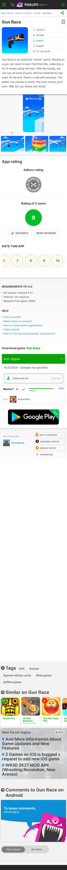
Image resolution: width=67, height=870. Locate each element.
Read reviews (46, 233)
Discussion (13, 849)
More (60, 732)
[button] (37, 144)
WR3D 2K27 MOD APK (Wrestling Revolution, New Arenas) (28, 769)
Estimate (22, 233)
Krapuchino (24, 399)
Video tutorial (11, 329)
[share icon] (62, 13)
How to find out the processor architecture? (29, 333)
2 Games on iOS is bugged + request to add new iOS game (31, 756)
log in (15, 811)
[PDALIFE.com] (28, 4)
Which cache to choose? (18, 321)
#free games (44, 675)
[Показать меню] (4, 4)
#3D (21, 668)
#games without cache (17, 675)
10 (58, 261)
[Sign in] (63, 4)
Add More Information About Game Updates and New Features (31, 743)
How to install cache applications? (23, 325)
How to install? (12, 316)
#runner (34, 668)
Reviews (36, 849)
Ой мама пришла (20, 442)
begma (39, 40)
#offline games (12, 682)
